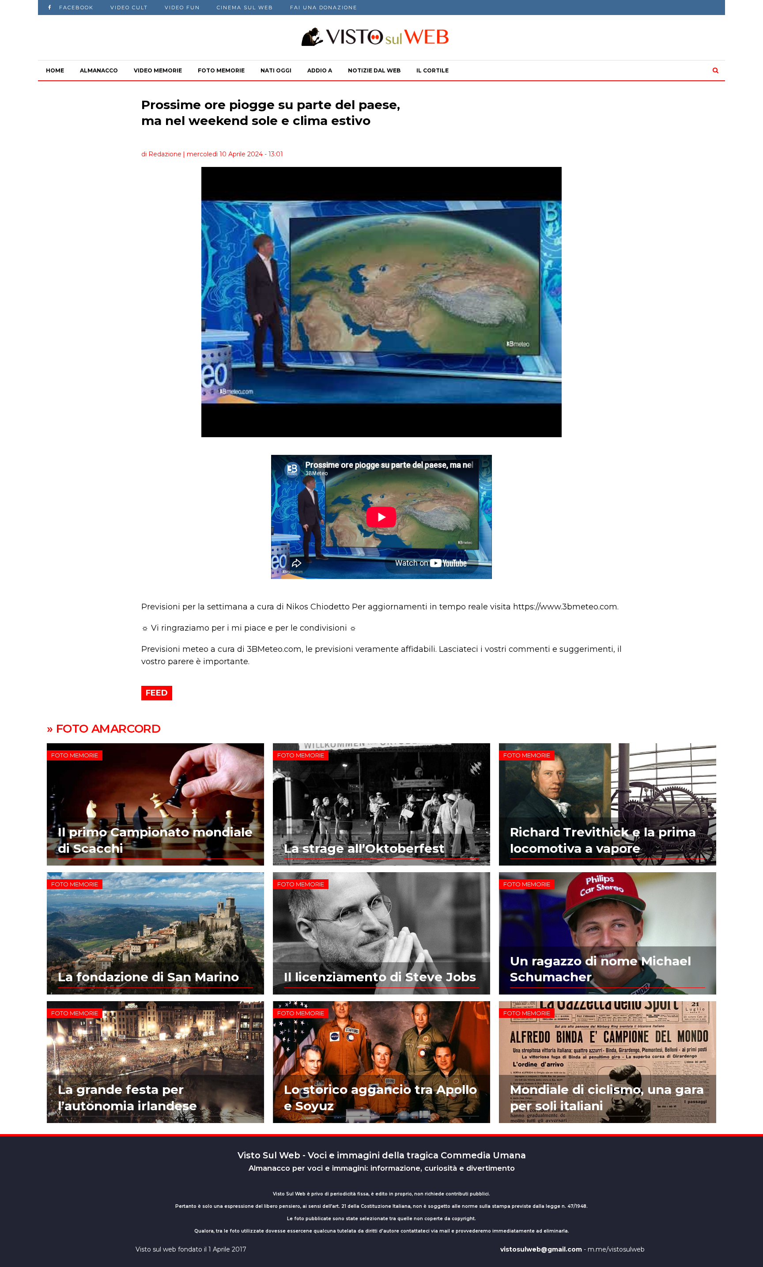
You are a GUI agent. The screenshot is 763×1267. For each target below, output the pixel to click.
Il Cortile (432, 70)
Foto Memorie (221, 70)
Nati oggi (276, 70)
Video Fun (182, 7)
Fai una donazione (323, 7)
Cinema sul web (245, 7)
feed (157, 693)
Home (55, 70)
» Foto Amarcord (103, 729)
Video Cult (129, 7)
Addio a (319, 70)
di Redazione (161, 154)
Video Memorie (158, 70)
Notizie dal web (374, 70)
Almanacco (99, 70)
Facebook (76, 7)
